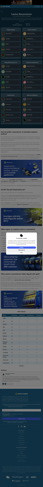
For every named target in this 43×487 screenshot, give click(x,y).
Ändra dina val (21, 250)
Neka (21, 252)
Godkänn (21, 247)
